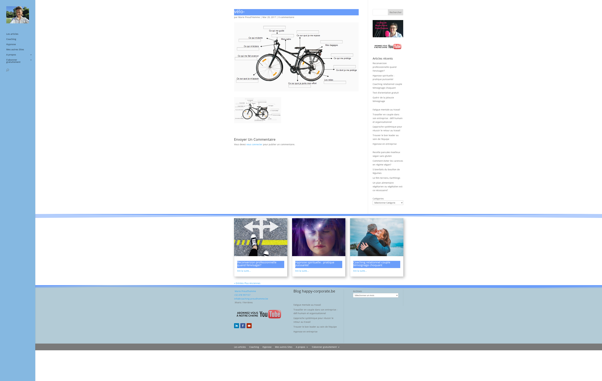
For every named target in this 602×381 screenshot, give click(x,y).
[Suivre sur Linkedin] (236, 325)
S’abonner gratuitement (13, 61)
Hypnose (11, 44)
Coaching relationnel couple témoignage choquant (371, 263)
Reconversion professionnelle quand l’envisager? (384, 67)
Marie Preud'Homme (249, 17)
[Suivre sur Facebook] (242, 325)
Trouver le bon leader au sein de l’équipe (315, 326)
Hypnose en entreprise (385, 143)
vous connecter (254, 144)
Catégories (378, 198)
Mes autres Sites (15, 49)
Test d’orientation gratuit (386, 92)
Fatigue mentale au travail (386, 109)
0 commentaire (286, 17)
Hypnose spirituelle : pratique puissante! (314, 263)
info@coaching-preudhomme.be (251, 298)
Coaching (11, 39)
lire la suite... (244, 270)
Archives (357, 291)
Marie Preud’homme (245, 291)
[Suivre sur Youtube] (249, 325)
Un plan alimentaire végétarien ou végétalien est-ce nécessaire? (388, 186)
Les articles (12, 34)
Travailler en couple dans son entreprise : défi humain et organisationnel (388, 118)
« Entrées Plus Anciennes (247, 283)
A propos (11, 55)
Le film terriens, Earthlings (386, 177)
